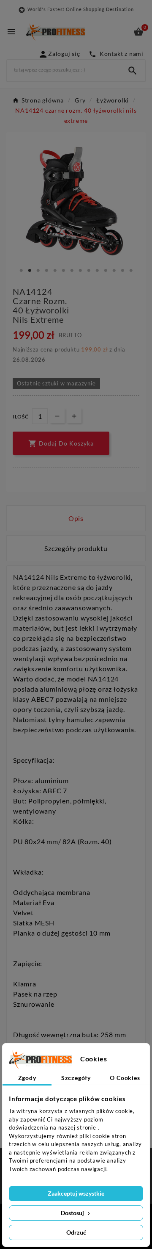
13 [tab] (122, 270)
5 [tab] (55, 270)
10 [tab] (97, 270)
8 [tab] (80, 270)
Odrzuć (76, 1232)
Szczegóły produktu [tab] (75, 548)
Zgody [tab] (27, 1077)
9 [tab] (88, 270)
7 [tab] (72, 270)
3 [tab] (38, 270)
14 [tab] (131, 270)
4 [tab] (46, 270)
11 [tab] (105, 270)
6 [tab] (63, 270)
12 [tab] (114, 270)
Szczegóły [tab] (76, 1077)
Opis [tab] (76, 518)
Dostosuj (73, 1212)
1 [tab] (21, 270)
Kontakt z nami (116, 53)
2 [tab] (29, 270)
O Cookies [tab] (125, 1077)
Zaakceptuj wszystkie (76, 1193)
